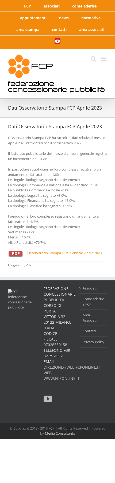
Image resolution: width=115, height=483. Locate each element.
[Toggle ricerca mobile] (93, 58)
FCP (51, 428)
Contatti (89, 331)
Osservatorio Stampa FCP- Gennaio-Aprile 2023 (64, 252)
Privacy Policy (93, 341)
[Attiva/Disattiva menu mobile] (104, 58)
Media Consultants (60, 433)
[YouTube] (48, 399)
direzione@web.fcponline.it (72, 367)
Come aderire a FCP (93, 301)
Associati (90, 288)
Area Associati (90, 317)
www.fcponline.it (62, 378)
